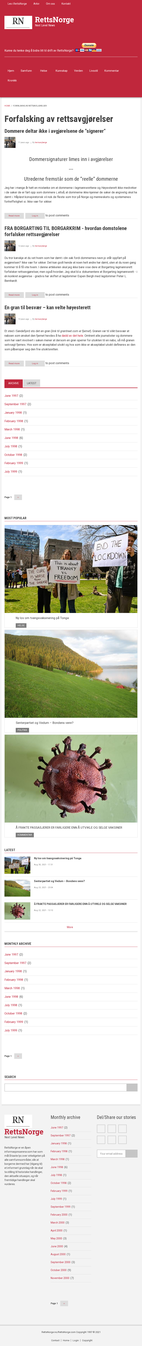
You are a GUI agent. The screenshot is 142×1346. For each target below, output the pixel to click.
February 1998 (13, 421)
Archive (13, 383)
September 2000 (60, 1262)
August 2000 (58, 1254)
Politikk (22, 730)
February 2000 (59, 1214)
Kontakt (66, 3)
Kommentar (111, 70)
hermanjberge (41, 142)
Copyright (87, 1340)
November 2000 (60, 1278)
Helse (43, 70)
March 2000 (58, 1222)
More (70, 927)
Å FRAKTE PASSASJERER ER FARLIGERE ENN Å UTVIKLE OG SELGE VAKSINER (69, 827)
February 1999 (13, 463)
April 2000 (56, 1230)
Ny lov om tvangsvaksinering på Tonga (42, 618)
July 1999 (10, 471)
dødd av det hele (72, 335)
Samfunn (26, 70)
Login (76, 1340)
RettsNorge (54, 19)
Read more (16, 217)
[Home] (18, 22)
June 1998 (11, 438)
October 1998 (13, 455)
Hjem (11, 70)
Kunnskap (61, 70)
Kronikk (12, 80)
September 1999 (60, 1206)
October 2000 (59, 1270)
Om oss (50, 3)
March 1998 (12, 429)
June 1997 (11, 395)
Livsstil (93, 70)
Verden (78, 70)
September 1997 (15, 404)
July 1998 (10, 446)
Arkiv (36, 3)
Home (7, 106)
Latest (31, 383)
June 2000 (57, 1246)
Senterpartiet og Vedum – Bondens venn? (44, 723)
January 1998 (13, 412)
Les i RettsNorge (17, 3)
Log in (35, 216)
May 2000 (56, 1238)
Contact (55, 1340)
